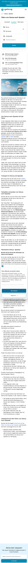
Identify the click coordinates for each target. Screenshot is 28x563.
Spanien (3, 136)
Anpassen (13, 295)
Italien (11, 136)
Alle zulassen (14, 290)
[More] (2, 14)
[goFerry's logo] (7, 9)
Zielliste (23, 178)
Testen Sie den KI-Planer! (13, 5)
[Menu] (25, 9)
